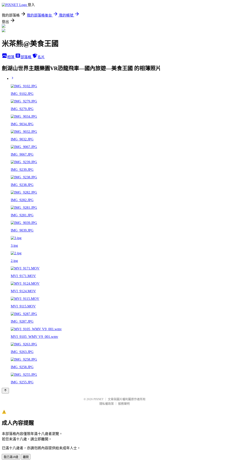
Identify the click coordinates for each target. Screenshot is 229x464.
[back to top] (5, 390)
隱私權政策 (106, 403)
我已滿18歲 (11, 457)
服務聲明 (124, 403)
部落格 (26, 57)
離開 (26, 457)
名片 (41, 57)
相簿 (11, 57)
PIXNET (98, 399)
